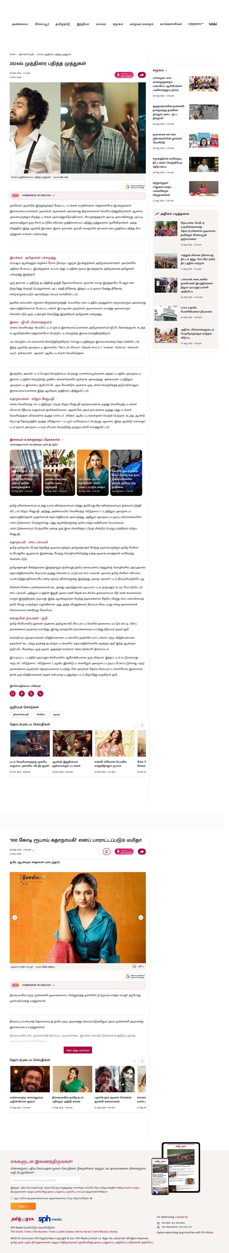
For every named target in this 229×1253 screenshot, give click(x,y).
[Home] (50, 1219)
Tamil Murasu (100, 1232)
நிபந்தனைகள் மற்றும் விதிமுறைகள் (54, 1242)
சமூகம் (118, 24)
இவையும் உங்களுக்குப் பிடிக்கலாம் (35, 439)
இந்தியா (83, 24)
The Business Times (44, 1232)
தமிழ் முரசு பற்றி (20, 1242)
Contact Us (181, 1217)
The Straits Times (21, 1232)
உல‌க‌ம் (101, 24)
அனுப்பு (23, 1206)
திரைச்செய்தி (26, 54)
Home (12, 54)
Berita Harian (83, 1232)
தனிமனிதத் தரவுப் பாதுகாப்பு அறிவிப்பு (55, 1192)
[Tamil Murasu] (23, 1219)
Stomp (113, 1232)
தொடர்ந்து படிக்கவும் (77, 1050)
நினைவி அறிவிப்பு (141, 1242)
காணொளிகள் (171, 24)
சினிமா (41, 714)
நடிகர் (56, 714)
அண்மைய (20, 24)
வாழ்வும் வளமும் (142, 24)
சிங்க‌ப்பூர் (42, 24)
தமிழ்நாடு (63, 24)
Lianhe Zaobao (65, 1232)
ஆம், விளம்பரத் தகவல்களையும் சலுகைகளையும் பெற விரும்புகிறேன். (53, 1198)
